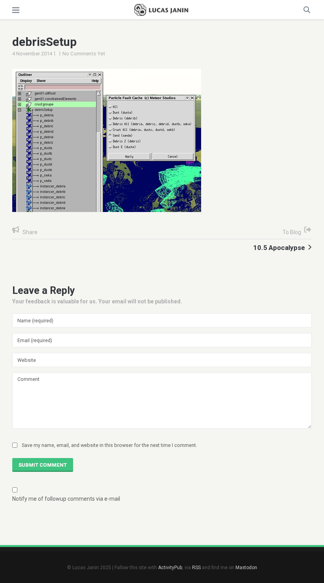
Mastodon (246, 567)
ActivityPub (170, 567)
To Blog (292, 232)
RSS (196, 567)
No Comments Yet (83, 54)
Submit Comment (43, 465)
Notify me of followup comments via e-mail (66, 499)
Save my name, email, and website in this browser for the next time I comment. (109, 445)
